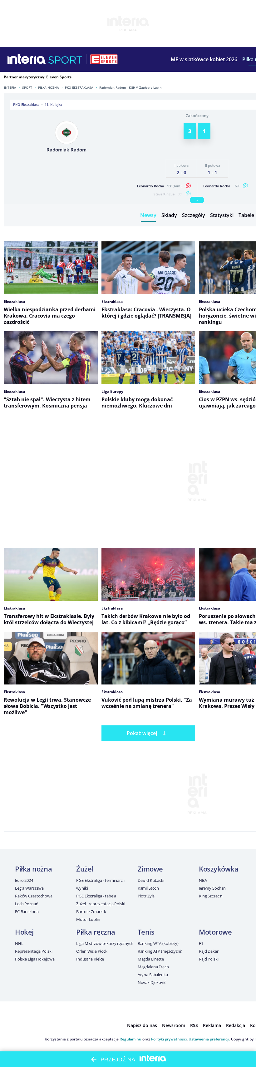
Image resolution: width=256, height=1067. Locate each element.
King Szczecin (211, 896)
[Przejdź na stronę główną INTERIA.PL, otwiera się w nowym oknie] (26, 59)
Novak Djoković (152, 982)
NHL (19, 943)
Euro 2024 (24, 880)
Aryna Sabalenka (153, 974)
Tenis (146, 931)
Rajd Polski (209, 959)
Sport (27, 87)
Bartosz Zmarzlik (91, 911)
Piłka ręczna (95, 931)
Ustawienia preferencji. (209, 1039)
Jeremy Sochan (212, 888)
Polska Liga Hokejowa (34, 959)
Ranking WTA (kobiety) (158, 943)
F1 (201, 943)
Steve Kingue (164, 194)
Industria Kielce (90, 959)
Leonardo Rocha (150, 186)
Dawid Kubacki (151, 880)
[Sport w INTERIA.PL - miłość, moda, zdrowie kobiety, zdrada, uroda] (65, 59)
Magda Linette (151, 959)
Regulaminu (130, 1039)
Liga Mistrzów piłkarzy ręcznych (104, 943)
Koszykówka (219, 868)
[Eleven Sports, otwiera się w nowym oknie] (104, 59)
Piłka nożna (48, 87)
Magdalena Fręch (153, 967)
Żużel (84, 868)
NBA (203, 880)
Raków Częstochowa (33, 896)
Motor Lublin (88, 919)
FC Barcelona (26, 911)
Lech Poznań (26, 903)
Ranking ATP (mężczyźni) (160, 951)
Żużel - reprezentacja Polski (100, 903)
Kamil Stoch (148, 888)
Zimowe (150, 868)
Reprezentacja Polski (33, 951)
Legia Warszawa (29, 888)
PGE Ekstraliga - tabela (96, 896)
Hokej (24, 931)
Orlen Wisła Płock (91, 951)
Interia (10, 87)
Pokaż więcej (142, 733)
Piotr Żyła (146, 896)
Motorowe (215, 931)
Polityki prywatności (169, 1039)
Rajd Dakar (209, 951)
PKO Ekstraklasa (79, 87)
